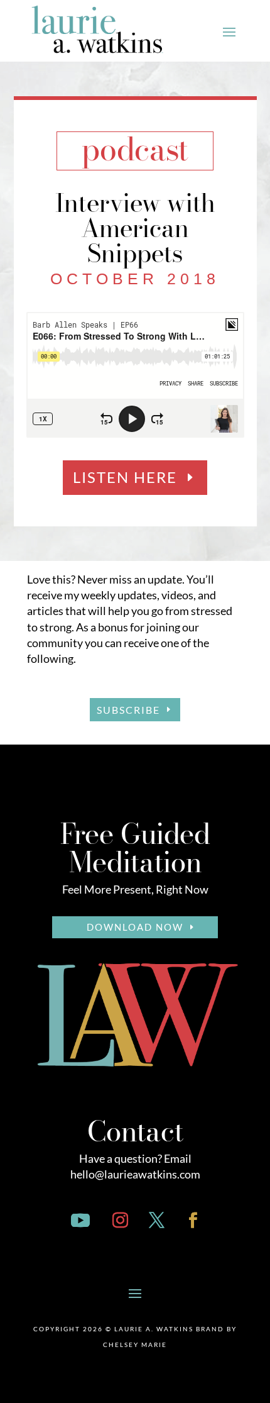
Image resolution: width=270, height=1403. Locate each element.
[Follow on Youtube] (80, 1220)
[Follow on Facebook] (192, 1220)
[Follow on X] (156, 1220)
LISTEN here (125, 477)
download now (135, 927)
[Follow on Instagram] (120, 1220)
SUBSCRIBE (128, 710)
